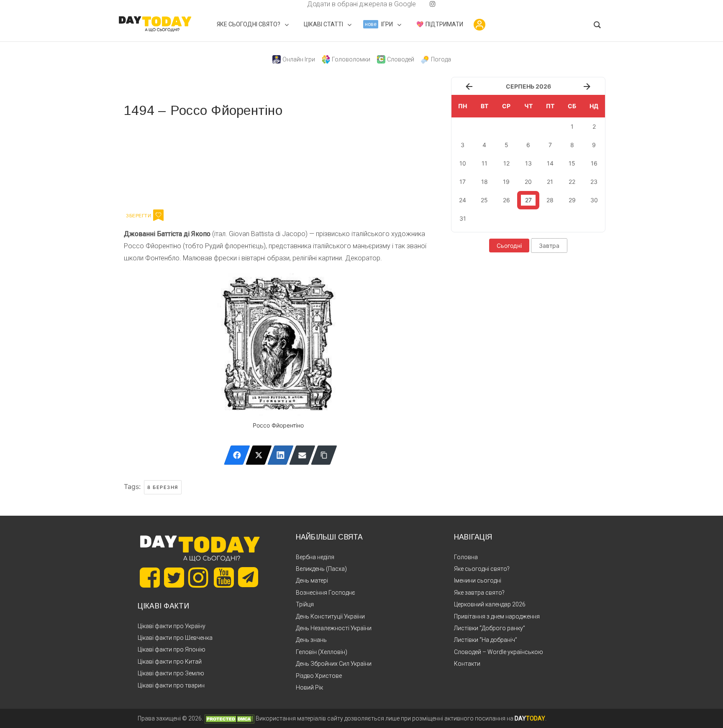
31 (462, 218)
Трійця (305, 604)
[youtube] (426, 4)
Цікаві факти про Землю (171, 673)
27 (528, 200)
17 (462, 181)
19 (506, 181)
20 (528, 181)
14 (550, 163)
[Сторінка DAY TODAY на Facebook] (150, 577)
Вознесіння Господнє (325, 592)
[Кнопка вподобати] (158, 215)
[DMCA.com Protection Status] (229, 718)
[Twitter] (259, 455)
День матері (312, 580)
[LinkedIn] (280, 455)
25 (484, 200)
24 (462, 200)
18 (484, 181)
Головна (466, 557)
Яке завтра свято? (479, 592)
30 (594, 200)
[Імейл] (302, 455)
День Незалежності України (334, 628)
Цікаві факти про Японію (171, 649)
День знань (311, 639)
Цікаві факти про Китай (170, 661)
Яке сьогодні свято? (482, 568)
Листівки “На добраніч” (485, 639)
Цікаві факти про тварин (171, 685)
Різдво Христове (319, 675)
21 (550, 181)
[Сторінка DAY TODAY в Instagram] (198, 577)
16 (594, 163)
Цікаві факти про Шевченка (175, 637)
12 (506, 163)
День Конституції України (330, 616)
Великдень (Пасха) (321, 568)
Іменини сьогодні (477, 580)
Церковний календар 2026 (490, 604)
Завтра (549, 245)
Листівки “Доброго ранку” (489, 628)
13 (528, 163)
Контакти (467, 663)
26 (506, 200)
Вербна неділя (315, 557)
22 (572, 181)
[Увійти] (479, 24)
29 (572, 200)
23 (593, 181)
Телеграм (154, 162)
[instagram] (432, 4)
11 (484, 163)
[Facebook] (237, 455)
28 (550, 200)
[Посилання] (324, 455)
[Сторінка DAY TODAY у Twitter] (174, 577)
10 (462, 163)
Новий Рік (309, 687)
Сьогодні (509, 245)
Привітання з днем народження (497, 616)
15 (572, 163)
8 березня (162, 487)
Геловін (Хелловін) (321, 652)
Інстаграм (212, 162)
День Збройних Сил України (334, 663)
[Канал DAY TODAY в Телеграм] (248, 578)
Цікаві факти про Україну (171, 626)
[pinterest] (419, 4)
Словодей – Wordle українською (498, 652)
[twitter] (290, 4)
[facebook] (297, 4)
